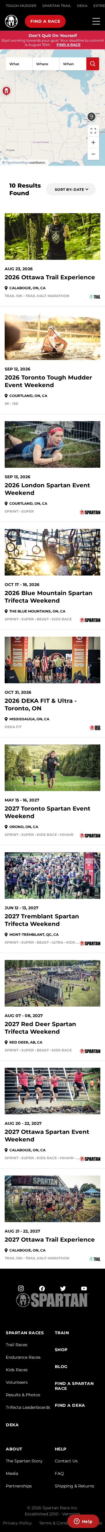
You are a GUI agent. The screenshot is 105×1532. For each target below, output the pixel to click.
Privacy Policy (17, 1523)
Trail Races (16, 1344)
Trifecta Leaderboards (28, 1407)
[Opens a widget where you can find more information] (83, 1522)
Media (12, 1473)
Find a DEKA (70, 1405)
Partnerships (19, 1486)
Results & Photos (23, 1394)
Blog (61, 1366)
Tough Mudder (21, 5)
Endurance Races (23, 1357)
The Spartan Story (24, 1461)
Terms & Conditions (59, 1523)
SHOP (61, 1349)
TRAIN (62, 1332)
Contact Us (66, 1461)
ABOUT (14, 1449)
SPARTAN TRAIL (56, 5)
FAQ (59, 1473)
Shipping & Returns (74, 1486)
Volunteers (17, 1382)
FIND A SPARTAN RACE (74, 1386)
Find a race (45, 21)
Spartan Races (25, 1332)
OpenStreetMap (17, 162)
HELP (60, 1449)
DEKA (82, 5)
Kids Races (17, 1369)
